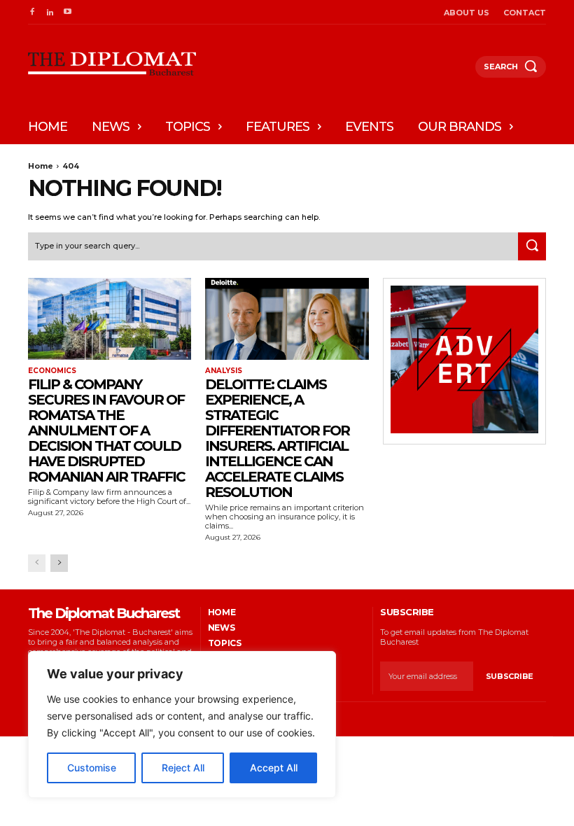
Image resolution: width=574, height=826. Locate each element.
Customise (91, 768)
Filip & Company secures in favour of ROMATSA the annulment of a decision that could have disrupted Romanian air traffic (106, 430)
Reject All (183, 768)
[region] (182, 724)
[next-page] (59, 563)
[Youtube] (67, 12)
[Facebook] (32, 12)
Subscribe (509, 676)
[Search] (532, 246)
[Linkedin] (49, 12)
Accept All (274, 768)
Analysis (223, 371)
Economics (52, 371)
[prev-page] (37, 563)
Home (40, 166)
